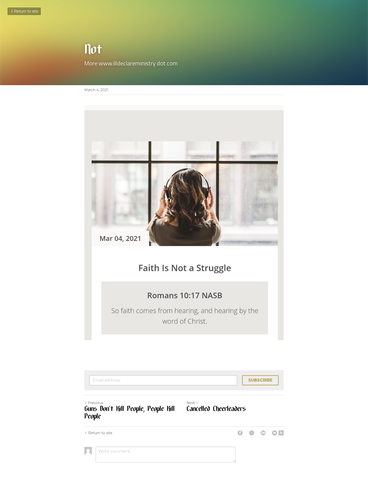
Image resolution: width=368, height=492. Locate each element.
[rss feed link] (281, 432)
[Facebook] (240, 432)
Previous (95, 403)
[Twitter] (251, 432)
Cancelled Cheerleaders (216, 410)
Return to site (26, 11)
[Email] (274, 432)
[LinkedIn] (263, 432)
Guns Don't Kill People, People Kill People (129, 413)
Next (191, 403)
